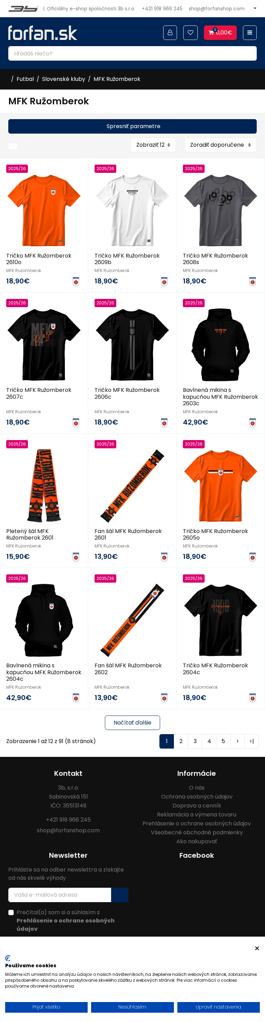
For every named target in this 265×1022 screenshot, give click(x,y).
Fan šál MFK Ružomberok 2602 (128, 668)
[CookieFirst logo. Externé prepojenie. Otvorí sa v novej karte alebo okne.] (7, 958)
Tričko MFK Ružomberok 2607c (38, 393)
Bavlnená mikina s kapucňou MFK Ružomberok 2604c (43, 671)
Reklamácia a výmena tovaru (196, 814)
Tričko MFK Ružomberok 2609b (127, 259)
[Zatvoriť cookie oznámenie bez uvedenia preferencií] (257, 948)
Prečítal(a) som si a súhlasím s (66, 920)
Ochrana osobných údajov (197, 797)
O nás (197, 788)
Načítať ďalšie (132, 723)
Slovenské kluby (63, 79)
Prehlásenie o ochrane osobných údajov (197, 823)
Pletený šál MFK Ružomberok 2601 (29, 534)
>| (251, 741)
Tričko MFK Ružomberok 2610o (38, 259)
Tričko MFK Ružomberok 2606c (127, 393)
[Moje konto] (170, 32)
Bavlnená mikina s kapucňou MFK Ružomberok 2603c (220, 396)
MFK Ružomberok (117, 79)
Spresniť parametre (133, 126)
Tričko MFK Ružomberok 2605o (215, 534)
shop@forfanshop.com (217, 8)
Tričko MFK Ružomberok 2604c (215, 668)
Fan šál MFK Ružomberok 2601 (128, 534)
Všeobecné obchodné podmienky (197, 832)
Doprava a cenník (197, 806)
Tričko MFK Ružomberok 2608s (215, 259)
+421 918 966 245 (162, 8)
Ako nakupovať (196, 841)
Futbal (25, 79)
